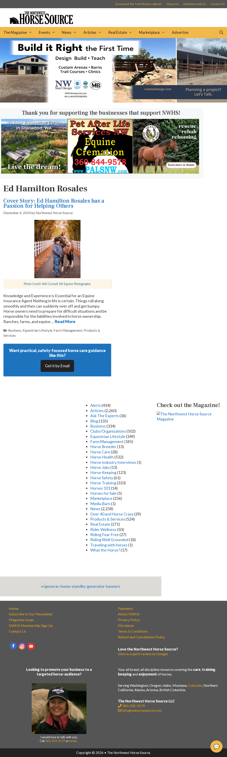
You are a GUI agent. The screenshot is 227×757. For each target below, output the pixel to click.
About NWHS (128, 614)
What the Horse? (105, 550)
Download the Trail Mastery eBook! (138, 4)
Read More (65, 321)
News (66, 32)
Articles (89, 32)
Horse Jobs (100, 467)
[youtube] (31, 646)
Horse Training (103, 482)
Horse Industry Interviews (113, 462)
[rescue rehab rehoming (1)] (166, 172)
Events (44, 32)
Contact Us (217, 4)
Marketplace (149, 32)
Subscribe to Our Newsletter (31, 614)
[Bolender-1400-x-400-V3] (113, 101)
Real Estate (117, 32)
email (72, 741)
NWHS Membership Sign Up (31, 625)
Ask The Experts (104, 415)
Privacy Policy (129, 620)
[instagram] (22, 645)
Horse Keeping (103, 472)
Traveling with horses (108, 544)
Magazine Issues (21, 620)
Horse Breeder (103, 446)
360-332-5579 (55, 741)
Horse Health (102, 457)
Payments (125, 608)
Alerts (95, 405)
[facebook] (13, 645)
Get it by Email (57, 365)
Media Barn (100, 503)
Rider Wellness (103, 529)
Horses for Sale (103, 493)
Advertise (180, 32)
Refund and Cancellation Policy (141, 637)
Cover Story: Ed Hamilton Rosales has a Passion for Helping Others (53, 203)
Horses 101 (100, 488)
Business (14, 330)
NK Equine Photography (75, 284)
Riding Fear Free (104, 534)
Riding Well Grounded (109, 539)
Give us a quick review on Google (143, 654)
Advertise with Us (194, 4)
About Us (172, 4)
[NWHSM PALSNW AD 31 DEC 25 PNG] (100, 171)
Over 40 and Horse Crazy (111, 514)
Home (13, 608)
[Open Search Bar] (221, 32)
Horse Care (100, 451)
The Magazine (15, 32)
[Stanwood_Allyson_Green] (34, 172)
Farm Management (68, 330)
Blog (94, 420)
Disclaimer (126, 625)
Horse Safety (101, 477)
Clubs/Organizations (108, 431)
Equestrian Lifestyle (37, 330)
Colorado (195, 685)
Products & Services (107, 519)
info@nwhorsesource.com (142, 710)
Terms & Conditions (133, 631)
